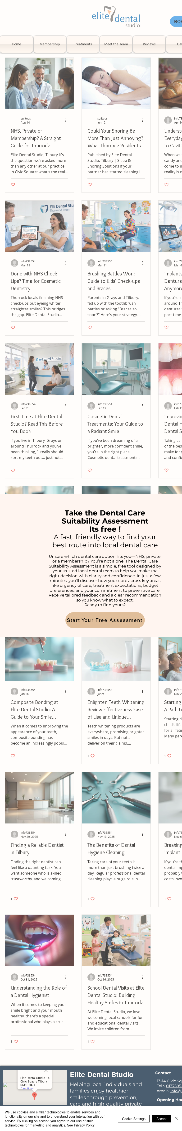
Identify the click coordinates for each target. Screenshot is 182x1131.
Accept (161, 1118)
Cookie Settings (134, 1118)
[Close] (176, 1118)
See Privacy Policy (81, 1125)
